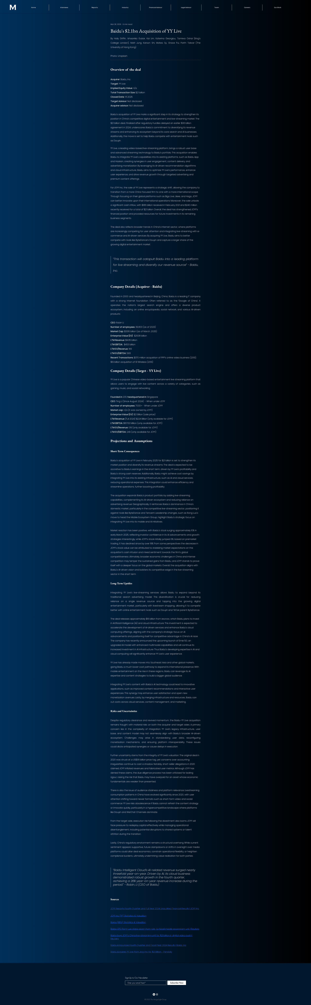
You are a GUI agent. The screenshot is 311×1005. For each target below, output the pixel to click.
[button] (94, 7)
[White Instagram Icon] (157, 994)
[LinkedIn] (154, 994)
